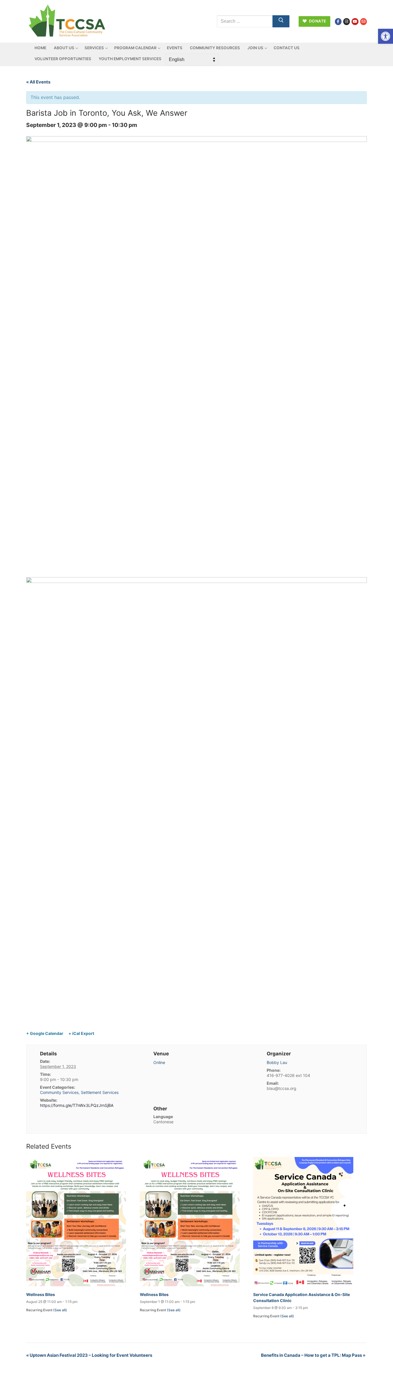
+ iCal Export (81, 1033)
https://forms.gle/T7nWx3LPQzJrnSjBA (76, 1105)
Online (159, 1062)
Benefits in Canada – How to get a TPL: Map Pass (313, 1355)
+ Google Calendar (44, 1033)
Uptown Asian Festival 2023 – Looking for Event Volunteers (89, 1355)
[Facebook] (338, 21)
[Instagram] (346, 21)
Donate (317, 21)
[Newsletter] (363, 21)
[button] (385, 36)
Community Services (59, 1092)
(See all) (60, 1310)
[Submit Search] (281, 21)
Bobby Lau (277, 1062)
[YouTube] (355, 21)
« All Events (38, 82)
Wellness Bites (40, 1294)
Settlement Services (100, 1092)
